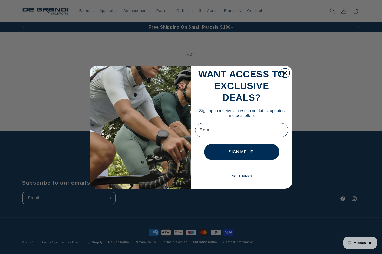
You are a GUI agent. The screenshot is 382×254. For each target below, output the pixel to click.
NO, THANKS (242, 176)
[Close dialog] (285, 73)
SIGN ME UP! (242, 152)
